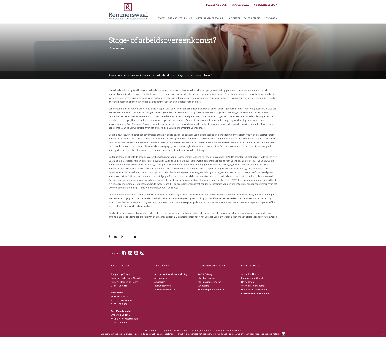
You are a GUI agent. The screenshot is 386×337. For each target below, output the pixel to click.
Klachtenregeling (206, 277)
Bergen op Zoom (217, 4)
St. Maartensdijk (265, 4)
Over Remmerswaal (210, 18)
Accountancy (160, 277)
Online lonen (247, 281)
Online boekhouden (251, 274)
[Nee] (382, 334)
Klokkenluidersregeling (209, 281)
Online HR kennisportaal (253, 285)
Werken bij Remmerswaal (211, 289)
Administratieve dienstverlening (170, 274)
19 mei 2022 (118, 48)
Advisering (159, 281)
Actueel (235, 18)
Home (161, 18)
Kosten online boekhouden (255, 293)
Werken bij (252, 18)
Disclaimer (151, 330)
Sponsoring (203, 285)
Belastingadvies (162, 285)
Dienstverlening (180, 18)
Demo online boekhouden (254, 289)
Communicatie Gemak (252, 277)
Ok (283, 333)
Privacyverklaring (201, 330)
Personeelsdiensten (164, 289)
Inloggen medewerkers (228, 330)
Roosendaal (240, 4)
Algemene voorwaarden (174, 330)
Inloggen (270, 18)
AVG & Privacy (205, 274)
